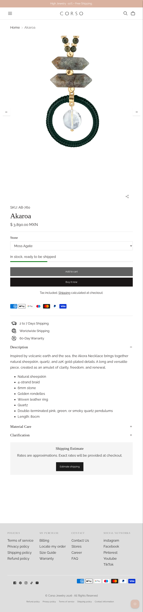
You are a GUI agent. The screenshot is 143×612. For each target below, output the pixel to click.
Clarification (20, 435)
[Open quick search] (125, 13)
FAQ (75, 558)
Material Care (20, 426)
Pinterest (110, 553)
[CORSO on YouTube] (37, 583)
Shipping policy (19, 553)
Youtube (110, 558)
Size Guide (47, 553)
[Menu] (10, 13)
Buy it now (71, 282)
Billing (44, 540)
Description (19, 347)
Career (77, 553)
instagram (111, 540)
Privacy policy (18, 546)
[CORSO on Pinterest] (20, 583)
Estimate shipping (70, 466)
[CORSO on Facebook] (14, 583)
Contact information (104, 601)
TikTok (109, 564)
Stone (14, 237)
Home (15, 27)
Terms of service (20, 540)
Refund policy (18, 558)
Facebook (111, 546)
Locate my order (52, 546)
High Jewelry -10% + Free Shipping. (71, 3)
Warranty (46, 558)
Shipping (64, 293)
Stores (77, 546)
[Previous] (6, 112)
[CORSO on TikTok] (31, 583)
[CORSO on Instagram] (26, 583)
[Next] (136, 112)
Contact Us (80, 540)
